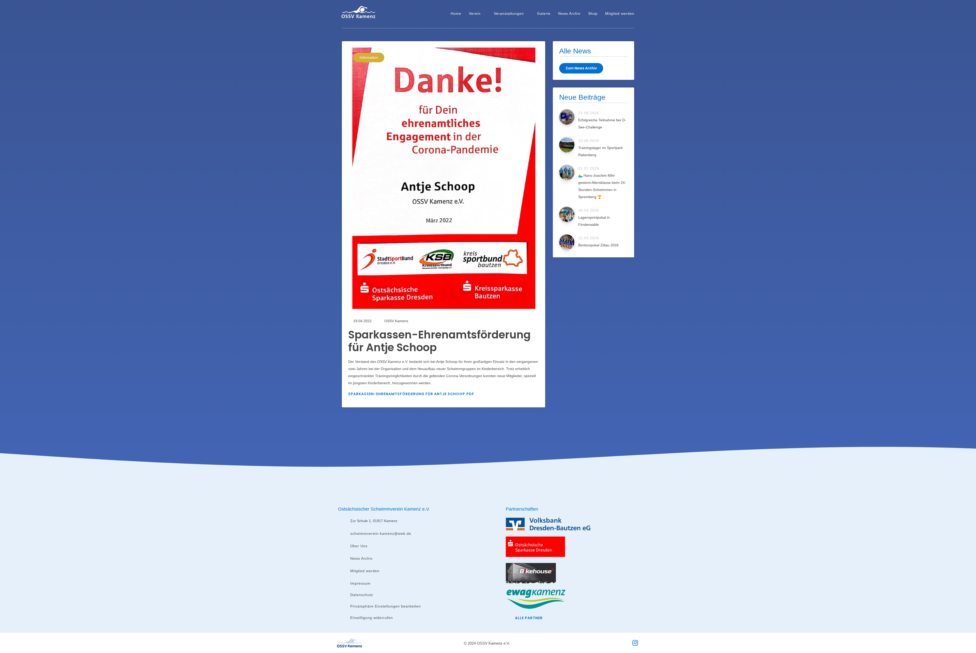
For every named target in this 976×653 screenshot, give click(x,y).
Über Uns (359, 546)
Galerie (544, 13)
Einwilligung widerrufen (371, 618)
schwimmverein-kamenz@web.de (380, 533)
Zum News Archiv (581, 68)
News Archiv (569, 13)
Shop (593, 13)
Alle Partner (529, 617)
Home (456, 13)
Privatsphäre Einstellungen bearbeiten (385, 606)
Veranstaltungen (509, 13)
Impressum (360, 583)
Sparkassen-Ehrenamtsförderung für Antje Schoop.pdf (411, 393)
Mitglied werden (619, 13)
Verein (475, 13)
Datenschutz (361, 595)
